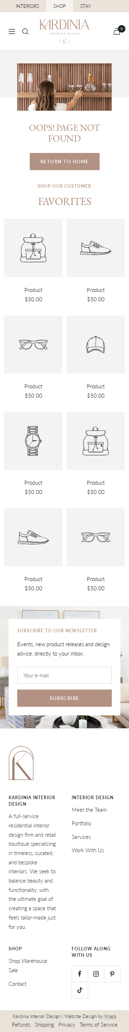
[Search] (25, 31)
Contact (18, 983)
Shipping (44, 1024)
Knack (110, 1016)
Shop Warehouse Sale (28, 965)
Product (33, 290)
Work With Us (88, 850)
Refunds (21, 1024)
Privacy (66, 1024)
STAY (85, 6)
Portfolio (81, 823)
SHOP (59, 6)
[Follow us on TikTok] (80, 990)
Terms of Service (99, 1024)
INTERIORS (27, 6)
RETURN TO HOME (64, 161)
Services (81, 837)
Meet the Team (89, 809)
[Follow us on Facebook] (80, 974)
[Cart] (116, 31)
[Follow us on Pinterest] (112, 974)
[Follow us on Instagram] (96, 974)
